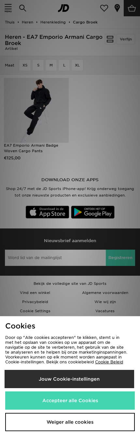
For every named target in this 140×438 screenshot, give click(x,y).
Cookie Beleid (109, 361)
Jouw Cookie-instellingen (69, 379)
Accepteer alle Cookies (70, 400)
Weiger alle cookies (70, 422)
